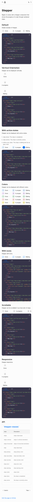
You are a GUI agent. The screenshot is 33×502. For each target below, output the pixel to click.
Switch (6, 490)
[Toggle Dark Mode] (29, 2)
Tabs (27, 490)
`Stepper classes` (11, 427)
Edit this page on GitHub (9, 498)
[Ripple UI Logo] (5, 2)
